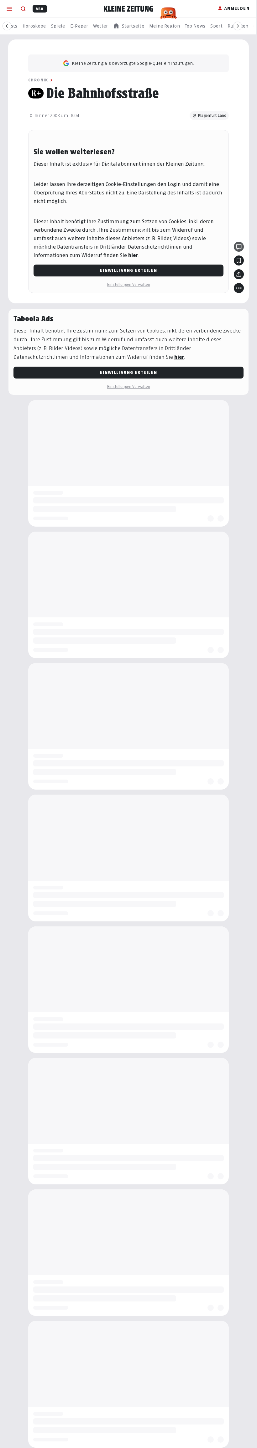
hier (133, 255)
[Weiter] (237, 26)
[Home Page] (128, 9)
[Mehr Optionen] (239, 288)
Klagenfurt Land (212, 115)
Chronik (38, 80)
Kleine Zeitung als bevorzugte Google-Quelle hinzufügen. (133, 63)
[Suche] (23, 8)
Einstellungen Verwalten (128, 284)
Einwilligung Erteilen (128, 270)
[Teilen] (239, 274)
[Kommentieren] (239, 247)
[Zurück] (7, 26)
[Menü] (9, 8)
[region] (128, 26)
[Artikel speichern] (239, 260)
